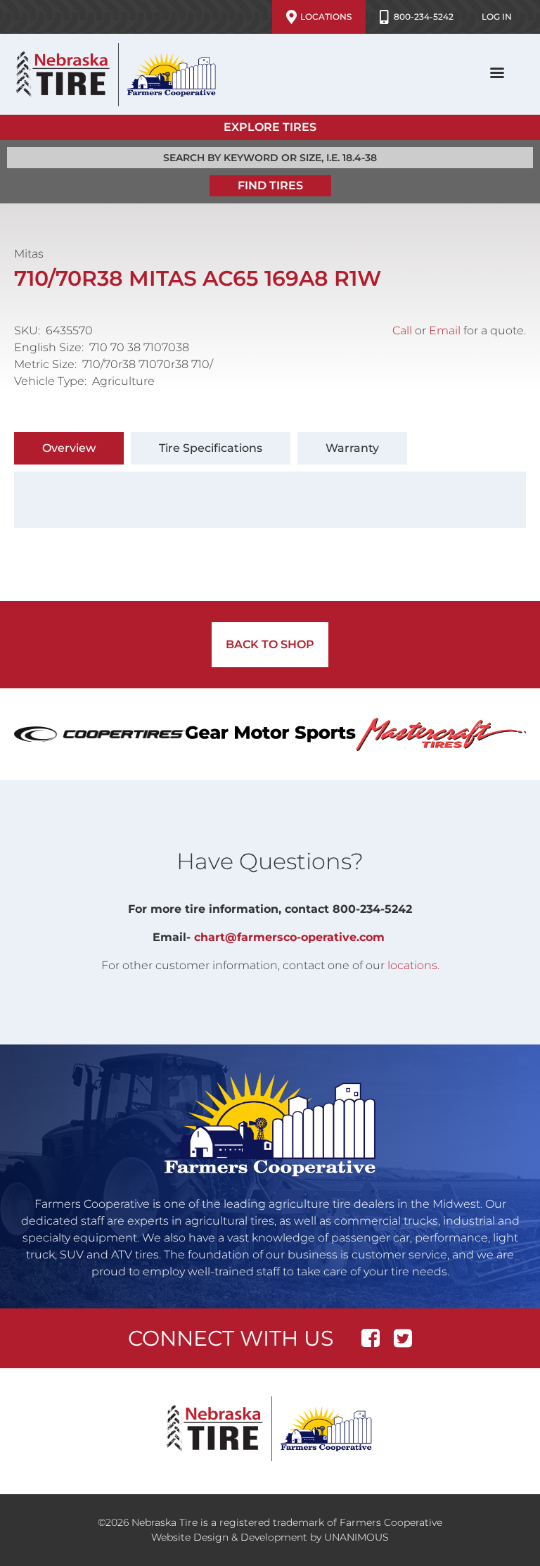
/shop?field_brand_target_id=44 (270, 734)
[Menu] (496, 74)
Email (445, 330)
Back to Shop (270, 644)
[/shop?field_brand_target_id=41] (99, 734)
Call (402, 330)
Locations (326, 16)
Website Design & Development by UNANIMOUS (270, 1537)
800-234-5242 (424, 16)
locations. (413, 965)
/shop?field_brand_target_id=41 (99, 734)
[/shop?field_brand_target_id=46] (441, 734)
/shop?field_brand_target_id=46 (441, 734)
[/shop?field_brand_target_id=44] (270, 734)
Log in (497, 16)
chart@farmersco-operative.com (289, 937)
